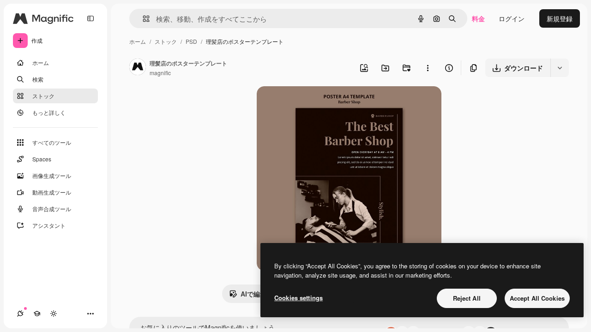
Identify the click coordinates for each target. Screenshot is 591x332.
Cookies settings (298, 297)
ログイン (512, 18)
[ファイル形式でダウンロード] (559, 68)
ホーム (137, 41)
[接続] (20, 313)
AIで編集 (253, 293)
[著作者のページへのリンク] (137, 68)
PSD (191, 41)
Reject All (467, 298)
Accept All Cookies (537, 298)
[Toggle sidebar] (90, 18)
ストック (166, 41)
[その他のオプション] (427, 68)
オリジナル (320, 104)
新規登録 (560, 18)
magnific (160, 73)
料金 (478, 18)
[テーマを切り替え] (53, 313)
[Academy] (37, 313)
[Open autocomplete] (142, 18)
